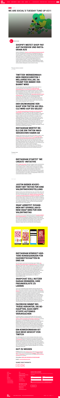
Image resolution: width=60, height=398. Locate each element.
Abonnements (22, 354)
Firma (31, 378)
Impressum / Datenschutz (22, 373)
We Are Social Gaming (10, 382)
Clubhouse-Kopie (29, 351)
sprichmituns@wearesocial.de (24, 359)
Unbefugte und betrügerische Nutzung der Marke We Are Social (23, 375)
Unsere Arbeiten (9, 373)
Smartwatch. (34, 352)
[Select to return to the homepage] (2, 2)
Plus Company (21, 378)
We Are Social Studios (10, 381)
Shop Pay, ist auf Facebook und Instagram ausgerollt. (34, 52)
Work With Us (8, 377)
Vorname (32, 376)
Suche (19, 372)
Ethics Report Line (22, 379)
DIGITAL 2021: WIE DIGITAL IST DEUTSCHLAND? (31, 357)
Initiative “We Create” (22, 164)
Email (43, 378)
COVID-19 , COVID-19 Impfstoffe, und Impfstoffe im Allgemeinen (27, 318)
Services (8, 372)
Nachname (43, 376)
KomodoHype (19, 339)
